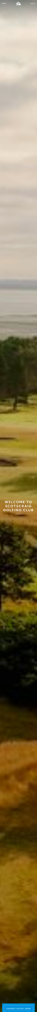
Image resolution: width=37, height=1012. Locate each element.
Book (33, 3)
